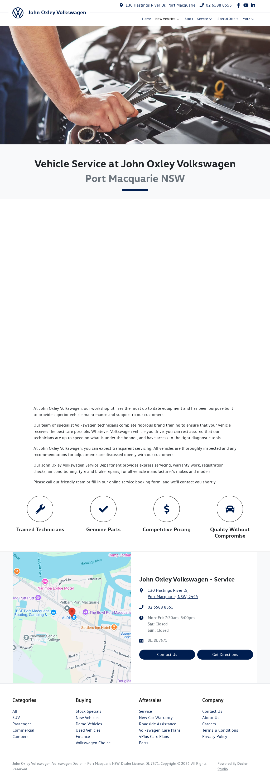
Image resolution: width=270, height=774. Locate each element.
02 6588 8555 (219, 5)
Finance (83, 736)
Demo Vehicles (89, 723)
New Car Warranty (156, 717)
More (246, 19)
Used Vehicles (88, 730)
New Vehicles (165, 19)
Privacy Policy (214, 736)
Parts (143, 742)
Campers (20, 736)
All (14, 711)
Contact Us (167, 654)
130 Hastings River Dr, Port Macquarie (160, 5)
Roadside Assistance (157, 723)
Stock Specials (88, 711)
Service (202, 19)
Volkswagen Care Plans (160, 730)
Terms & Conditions (220, 730)
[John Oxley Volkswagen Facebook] (239, 5)
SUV (16, 717)
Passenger (21, 723)
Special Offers (228, 19)
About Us (210, 717)
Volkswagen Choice (93, 742)
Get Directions (225, 654)
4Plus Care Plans (154, 736)
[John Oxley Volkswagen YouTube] (246, 5)
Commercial (23, 730)
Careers (209, 723)
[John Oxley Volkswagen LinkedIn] (254, 5)
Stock (189, 19)
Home (146, 19)
